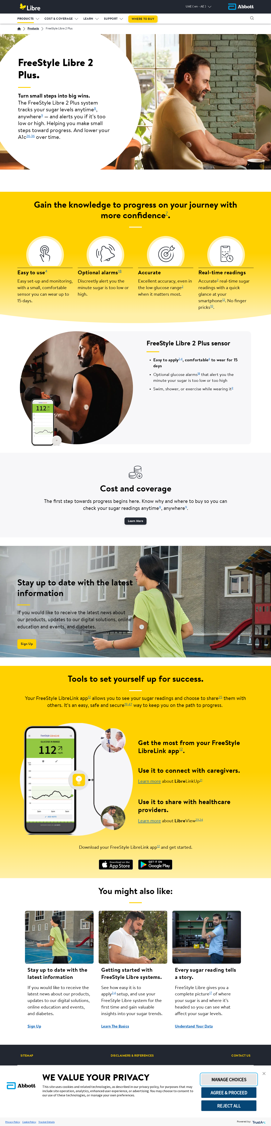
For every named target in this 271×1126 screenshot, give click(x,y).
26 (28, 136)
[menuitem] (28, 18)
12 (223, 300)
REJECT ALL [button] (229, 1106)
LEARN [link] (88, 19)
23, (197, 820)
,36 (32, 136)
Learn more (149, 781)
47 (130, 704)
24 (201, 820)
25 (220, 697)
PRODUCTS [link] (25, 19)
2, (179, 359)
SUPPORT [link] (111, 19)
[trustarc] (259, 1121)
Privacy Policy (12, 1121)
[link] (116, 865)
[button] (252, 18)
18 (120, 271)
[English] (19, 28)
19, (126, 704)
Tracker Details (46, 1121)
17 (210, 993)
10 (211, 306)
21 (201, 780)
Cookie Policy (29, 1121)
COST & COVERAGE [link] (58, 19)
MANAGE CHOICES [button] (229, 1079)
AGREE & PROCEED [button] (229, 1093)
